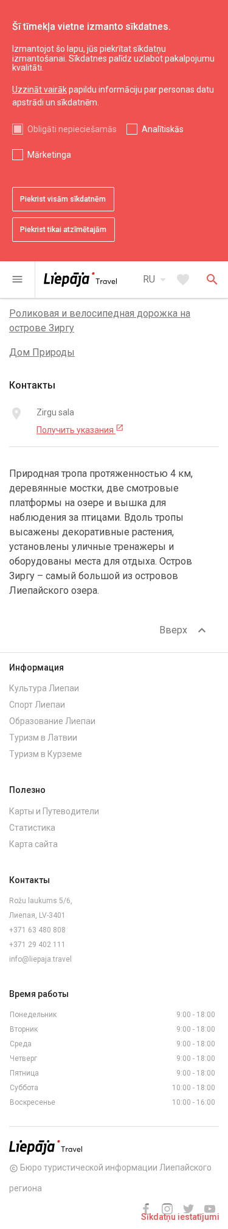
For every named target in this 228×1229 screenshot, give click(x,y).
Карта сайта (33, 844)
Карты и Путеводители (54, 811)
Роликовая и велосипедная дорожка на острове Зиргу (99, 321)
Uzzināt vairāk (39, 89)
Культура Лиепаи (44, 688)
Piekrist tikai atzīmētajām (63, 229)
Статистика (32, 828)
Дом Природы (42, 352)
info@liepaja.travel (40, 959)
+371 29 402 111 (37, 944)
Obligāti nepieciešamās (72, 129)
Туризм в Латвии (43, 737)
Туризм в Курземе (45, 754)
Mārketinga (49, 155)
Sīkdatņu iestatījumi (180, 1217)
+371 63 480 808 (37, 930)
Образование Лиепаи (52, 721)
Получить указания (80, 429)
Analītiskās (163, 129)
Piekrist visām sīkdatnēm (63, 199)
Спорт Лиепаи (37, 705)
